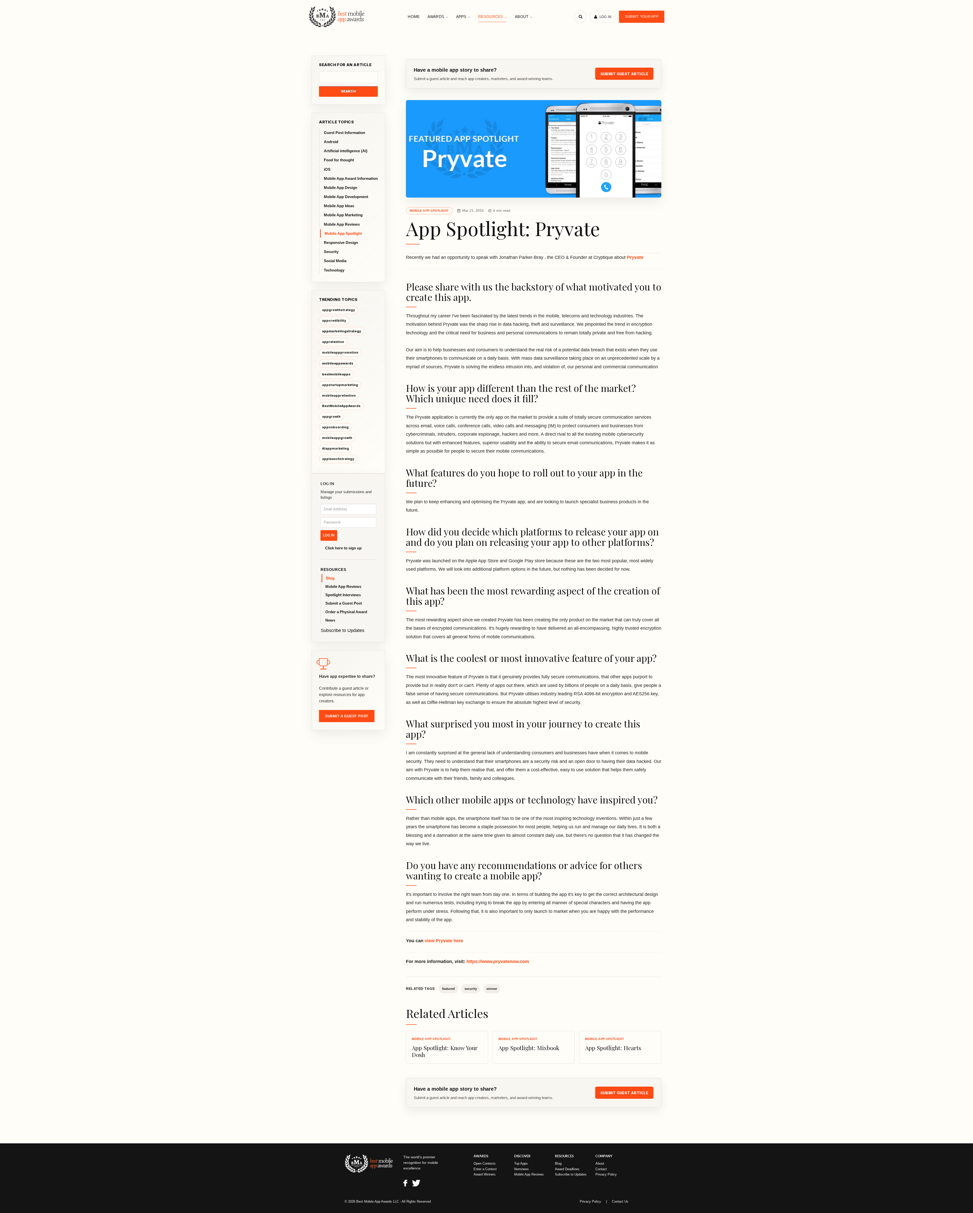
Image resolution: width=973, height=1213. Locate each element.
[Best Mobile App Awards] (337, 16)
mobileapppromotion (340, 352)
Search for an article (345, 65)
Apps (461, 16)
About (522, 16)
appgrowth (331, 416)
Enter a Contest (485, 1169)
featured (448, 989)
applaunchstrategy (338, 459)
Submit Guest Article (624, 74)
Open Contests (485, 1163)
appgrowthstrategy (338, 310)
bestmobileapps (336, 374)
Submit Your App (641, 16)
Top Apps (521, 1163)
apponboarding (335, 427)
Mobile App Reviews (343, 586)
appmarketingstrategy (341, 331)
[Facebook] (405, 1184)
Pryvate (635, 257)
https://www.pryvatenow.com (497, 961)
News (330, 620)
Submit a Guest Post (343, 603)
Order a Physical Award (346, 612)
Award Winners (485, 1174)
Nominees (521, 1169)
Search (348, 91)
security (470, 989)
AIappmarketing (335, 448)
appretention (333, 342)
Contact (601, 1169)
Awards (435, 16)
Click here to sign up (343, 548)
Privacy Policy (606, 1174)
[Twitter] (416, 1184)
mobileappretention (339, 395)
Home (414, 16)
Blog (330, 578)
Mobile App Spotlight (429, 211)
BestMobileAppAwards (341, 406)
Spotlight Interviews (343, 595)
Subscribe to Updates (342, 630)
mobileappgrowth (337, 438)
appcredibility (334, 320)
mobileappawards (337, 363)
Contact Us (620, 1201)
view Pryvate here (444, 940)
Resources (490, 16)
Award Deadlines (567, 1169)
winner (491, 989)
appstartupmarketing (340, 385)
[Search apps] (580, 17)
